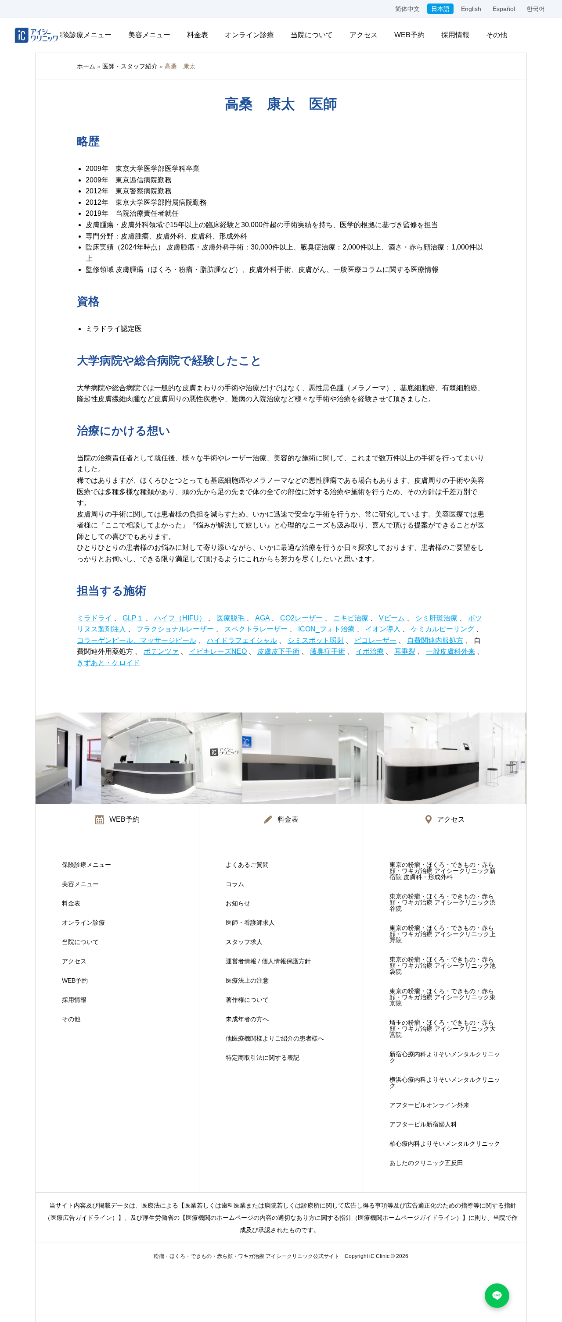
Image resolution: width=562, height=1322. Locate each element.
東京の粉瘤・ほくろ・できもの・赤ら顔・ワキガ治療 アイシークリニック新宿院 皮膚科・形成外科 (442, 871)
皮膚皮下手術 (278, 651)
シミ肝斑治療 (436, 618)
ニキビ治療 (350, 618)
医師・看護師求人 (250, 922)
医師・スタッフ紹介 (130, 66)
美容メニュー (149, 35)
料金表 (197, 35)
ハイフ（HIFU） (180, 618)
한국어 (535, 8)
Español (504, 8)
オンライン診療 (249, 35)
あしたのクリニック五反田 (426, 1163)
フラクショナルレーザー (175, 629)
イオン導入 (382, 629)
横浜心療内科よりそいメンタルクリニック (444, 1082)
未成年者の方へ (247, 1019)
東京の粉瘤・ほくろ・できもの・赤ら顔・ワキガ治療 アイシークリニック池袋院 (442, 965)
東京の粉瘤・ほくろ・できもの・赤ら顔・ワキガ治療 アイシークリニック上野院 (442, 934)
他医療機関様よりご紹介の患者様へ (275, 1038)
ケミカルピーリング (442, 629)
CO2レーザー (301, 618)
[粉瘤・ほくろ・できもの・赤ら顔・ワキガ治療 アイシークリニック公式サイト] (36, 35)
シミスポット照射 (316, 640)
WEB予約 (409, 35)
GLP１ (133, 618)
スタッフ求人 (244, 942)
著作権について (247, 1000)
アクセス (363, 35)
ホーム (86, 66)
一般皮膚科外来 (450, 651)
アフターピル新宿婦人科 (423, 1124)
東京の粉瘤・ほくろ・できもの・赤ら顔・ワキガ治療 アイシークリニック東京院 (442, 997)
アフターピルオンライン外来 (429, 1105)
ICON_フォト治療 (326, 629)
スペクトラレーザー (256, 629)
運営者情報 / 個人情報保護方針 (268, 961)
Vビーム (392, 618)
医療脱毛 (230, 618)
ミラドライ (94, 618)
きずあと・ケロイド (108, 662)
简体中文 (407, 8)
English (471, 8)
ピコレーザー (375, 640)
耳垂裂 (404, 651)
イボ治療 (370, 651)
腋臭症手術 (327, 651)
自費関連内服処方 (435, 640)
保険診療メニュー (83, 35)
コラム (235, 884)
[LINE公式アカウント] (497, 1295)
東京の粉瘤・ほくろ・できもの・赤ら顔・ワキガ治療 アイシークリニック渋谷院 (442, 902)
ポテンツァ (161, 651)
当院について (312, 35)
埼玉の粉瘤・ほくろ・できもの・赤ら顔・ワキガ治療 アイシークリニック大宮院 (442, 1028)
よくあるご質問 (247, 865)
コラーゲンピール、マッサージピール (136, 640)
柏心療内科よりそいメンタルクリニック (444, 1143)
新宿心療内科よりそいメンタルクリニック (444, 1057)
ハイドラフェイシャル (242, 640)
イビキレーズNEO (218, 651)
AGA (262, 618)
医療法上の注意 (247, 980)
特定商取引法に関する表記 (262, 1058)
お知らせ (238, 903)
